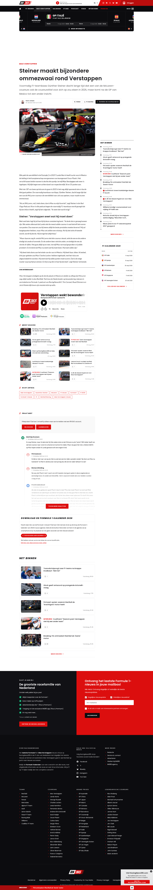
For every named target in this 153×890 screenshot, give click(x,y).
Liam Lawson (54, 848)
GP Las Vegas (83, 845)
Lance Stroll (54, 839)
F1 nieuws (63, 393)
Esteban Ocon (55, 827)
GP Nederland (84, 827)
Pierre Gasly (54, 836)
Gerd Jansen (30, 100)
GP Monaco (83, 809)
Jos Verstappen (113, 821)
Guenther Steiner (41, 393)
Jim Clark (110, 824)
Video (83, 9)
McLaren (54, 393)
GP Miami (82, 803)
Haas (56, 192)
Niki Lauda (110, 827)
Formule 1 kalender (33, 765)
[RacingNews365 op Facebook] (106, 3)
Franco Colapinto (56, 854)
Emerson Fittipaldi (113, 839)
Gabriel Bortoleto (56, 857)
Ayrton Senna (112, 806)
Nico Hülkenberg (56, 842)
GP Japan (82, 800)
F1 (36, 397)
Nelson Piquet (112, 845)
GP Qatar (82, 848)
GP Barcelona (83, 812)
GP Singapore (83, 839)
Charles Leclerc (55, 803)
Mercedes (25, 803)
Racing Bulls (26, 818)
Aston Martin (26, 812)
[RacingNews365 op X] (110, 3)
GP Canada (83, 806)
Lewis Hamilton (55, 806)
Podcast (75, 9)
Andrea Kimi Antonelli (57, 812)
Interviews (93, 9)
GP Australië (83, 794)
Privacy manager (103, 880)
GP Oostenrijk (83, 815)
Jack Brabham (112, 848)
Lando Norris (54, 797)
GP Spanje (82, 833)
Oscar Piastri (54, 818)
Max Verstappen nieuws (62, 397)
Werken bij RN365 (113, 761)
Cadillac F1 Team (28, 824)
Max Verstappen (43, 9)
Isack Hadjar (54, 815)
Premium (104, 9)
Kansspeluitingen (119, 880)
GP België (82, 821)
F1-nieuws (30, 9)
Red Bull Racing (45, 397)
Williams (24, 821)
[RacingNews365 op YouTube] (116, 3)
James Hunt (111, 812)
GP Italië (82, 830)
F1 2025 (82, 393)
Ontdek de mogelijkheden (33, 724)
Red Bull (24, 794)
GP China (82, 797)
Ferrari (24, 800)
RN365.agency (112, 764)
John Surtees (112, 851)
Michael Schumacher (115, 800)
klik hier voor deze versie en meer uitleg (33, 543)
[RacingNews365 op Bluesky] (113, 3)
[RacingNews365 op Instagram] (103, 3)
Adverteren (111, 758)
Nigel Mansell (112, 830)
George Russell (55, 800)
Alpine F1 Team (27, 806)
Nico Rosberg (112, 794)
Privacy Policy (65, 880)
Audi (23, 809)
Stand (66, 9)
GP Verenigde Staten (86, 842)
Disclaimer (31, 880)
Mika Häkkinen (112, 818)
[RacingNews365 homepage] (20, 9)
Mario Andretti (112, 854)
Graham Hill (111, 842)
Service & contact (114, 755)
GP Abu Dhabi (84, 851)
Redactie (110, 752)
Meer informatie (78, 29)
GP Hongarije (83, 824)
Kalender (57, 9)
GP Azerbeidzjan (84, 836)
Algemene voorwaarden (48, 880)
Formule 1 (45, 175)
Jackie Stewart (112, 815)
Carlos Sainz (54, 821)
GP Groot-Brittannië (86, 818)
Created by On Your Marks (83, 880)
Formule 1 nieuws (26, 397)
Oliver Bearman (55, 851)
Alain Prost (111, 797)
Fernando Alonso (56, 809)
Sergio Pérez (54, 824)
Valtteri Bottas (55, 830)
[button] (36, 19)
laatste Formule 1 (29, 753)
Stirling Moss (111, 833)
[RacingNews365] (25, 3)
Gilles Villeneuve (113, 809)
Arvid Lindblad (55, 833)
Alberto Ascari (112, 803)
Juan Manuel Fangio (114, 836)
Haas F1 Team (26, 815)
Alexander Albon (56, 845)
